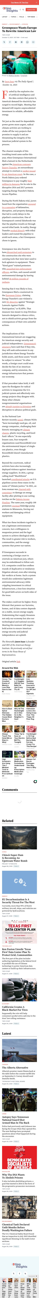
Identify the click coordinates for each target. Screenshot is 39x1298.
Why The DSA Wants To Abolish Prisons (13, 1176)
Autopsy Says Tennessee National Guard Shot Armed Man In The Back (15, 1119)
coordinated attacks (20, 479)
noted (20, 419)
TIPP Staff (6, 35)
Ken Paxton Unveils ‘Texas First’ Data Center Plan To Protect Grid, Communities (17, 952)
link (18, 661)
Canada (5, 1064)
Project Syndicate (9, 864)
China (4, 852)
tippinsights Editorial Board (13, 1081)
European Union (13, 295)
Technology (7, 946)
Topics (13, 17)
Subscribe (31, 9)
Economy (5, 1004)
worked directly (17, 230)
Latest (4, 17)
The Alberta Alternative (15, 1067)
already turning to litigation (18, 406)
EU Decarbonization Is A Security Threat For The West (18, 901)
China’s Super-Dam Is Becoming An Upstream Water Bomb (14, 857)
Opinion (25, 24)
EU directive (12, 301)
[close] (36, 2)
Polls (21, 17)
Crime (4, 1114)
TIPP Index (31, 17)
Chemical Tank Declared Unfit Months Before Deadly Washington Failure (17, 1227)
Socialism (6, 1171)
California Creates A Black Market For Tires (15, 1008)
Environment (15, 24)
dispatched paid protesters (19, 252)
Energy (5, 24)
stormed (16, 505)
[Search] (23, 9)
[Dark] (21, 10)
